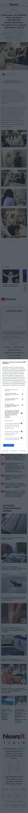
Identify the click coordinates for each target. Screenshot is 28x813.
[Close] (24, 362)
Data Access (14, 450)
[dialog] (14, 406)
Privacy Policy (22, 450)
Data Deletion (5, 450)
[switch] (22, 394)
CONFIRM (8, 445)
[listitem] (14, 390)
